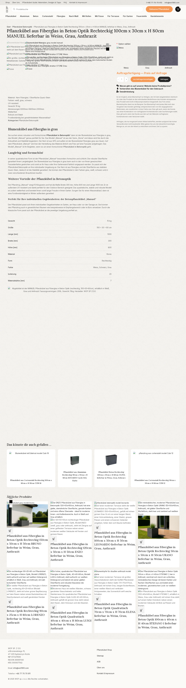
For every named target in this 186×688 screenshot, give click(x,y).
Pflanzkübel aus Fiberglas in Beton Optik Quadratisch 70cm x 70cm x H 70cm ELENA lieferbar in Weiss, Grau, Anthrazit (114, 612)
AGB (98, 662)
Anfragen (164, 79)
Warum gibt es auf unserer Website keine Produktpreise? (145, 86)
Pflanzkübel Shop (104, 650)
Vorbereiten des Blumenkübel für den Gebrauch (141, 89)
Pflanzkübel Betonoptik (22, 27)
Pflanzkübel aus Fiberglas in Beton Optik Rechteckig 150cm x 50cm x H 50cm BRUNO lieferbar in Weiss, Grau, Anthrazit (27, 543)
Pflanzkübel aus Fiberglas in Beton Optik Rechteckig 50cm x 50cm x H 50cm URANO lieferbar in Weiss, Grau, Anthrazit (158, 555)
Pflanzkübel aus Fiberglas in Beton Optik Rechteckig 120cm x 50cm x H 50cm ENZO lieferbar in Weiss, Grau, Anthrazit (71, 552)
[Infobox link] (154, 3)
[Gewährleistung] (118, 91)
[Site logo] (7, 9)
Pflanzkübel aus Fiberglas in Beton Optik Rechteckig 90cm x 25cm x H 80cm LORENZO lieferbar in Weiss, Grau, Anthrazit (27, 614)
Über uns (101, 667)
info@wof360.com (21, 668)
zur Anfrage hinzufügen (143, 79)
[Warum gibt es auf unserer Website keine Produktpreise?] (118, 86)
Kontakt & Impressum (105, 673)
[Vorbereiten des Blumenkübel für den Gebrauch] (118, 89)
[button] (10, 531)
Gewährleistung (127, 92)
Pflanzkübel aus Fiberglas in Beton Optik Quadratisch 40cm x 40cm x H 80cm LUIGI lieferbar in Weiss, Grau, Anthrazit (70, 620)
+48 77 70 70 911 (23, 673)
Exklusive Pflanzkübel (159, 9)
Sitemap (100, 656)
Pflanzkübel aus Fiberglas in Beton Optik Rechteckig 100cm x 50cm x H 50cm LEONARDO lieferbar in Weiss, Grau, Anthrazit (114, 540)
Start (9, 27)
